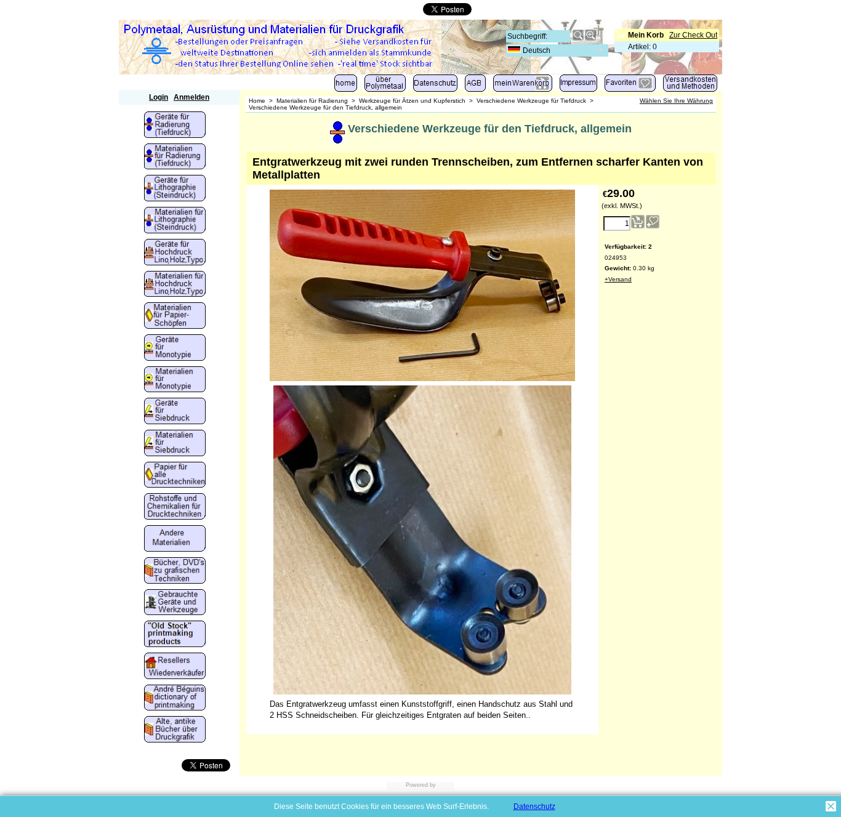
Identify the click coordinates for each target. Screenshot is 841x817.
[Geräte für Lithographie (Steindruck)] (175, 189)
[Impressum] (578, 85)
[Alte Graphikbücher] (175, 730)
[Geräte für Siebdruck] (175, 412)
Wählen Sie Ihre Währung (676, 100)
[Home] (345, 85)
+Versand (618, 279)
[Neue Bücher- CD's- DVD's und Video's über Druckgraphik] (175, 571)
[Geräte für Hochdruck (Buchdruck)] (175, 253)
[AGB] (475, 85)
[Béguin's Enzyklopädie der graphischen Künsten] (175, 699)
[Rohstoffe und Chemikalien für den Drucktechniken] (175, 507)
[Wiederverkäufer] (175, 667)
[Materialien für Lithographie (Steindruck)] (175, 221)
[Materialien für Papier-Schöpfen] (175, 316)
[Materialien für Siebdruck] (175, 444)
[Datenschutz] (435, 85)
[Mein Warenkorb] (522, 85)
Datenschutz (534, 806)
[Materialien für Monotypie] (175, 380)
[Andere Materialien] (175, 539)
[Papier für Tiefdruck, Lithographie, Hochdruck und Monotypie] (175, 476)
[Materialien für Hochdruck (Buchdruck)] (175, 285)
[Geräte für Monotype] (175, 348)
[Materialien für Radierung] (175, 157)
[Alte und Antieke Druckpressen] (175, 603)
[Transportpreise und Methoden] (690, 85)
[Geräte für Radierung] (175, 125)
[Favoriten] (630, 85)
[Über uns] (385, 85)
